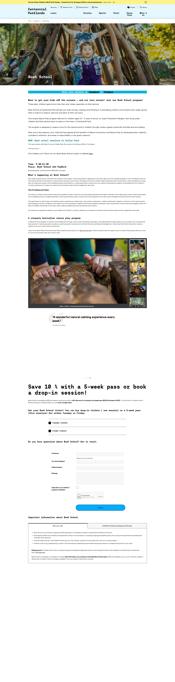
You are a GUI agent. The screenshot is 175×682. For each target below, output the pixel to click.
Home (29, 21)
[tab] (87, 423)
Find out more (33, 148)
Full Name (55, 454)
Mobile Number (57, 467)
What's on (143, 14)
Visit (116, 13)
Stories (87, 13)
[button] (87, 423)
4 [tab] (90, 378)
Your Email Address (58, 461)
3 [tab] (88, 378)
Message (55, 473)
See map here (40, 553)
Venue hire (129, 14)
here (91, 153)
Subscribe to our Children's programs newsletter (61, 489)
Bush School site (86, 230)
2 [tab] (86, 378)
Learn (54, 13)
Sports (102, 13)
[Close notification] (146, 2)
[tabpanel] (87, 346)
